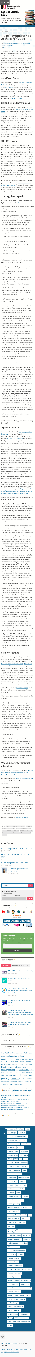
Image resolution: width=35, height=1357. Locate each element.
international (12, 43)
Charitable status (6, 1349)
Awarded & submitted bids (15, 1129)
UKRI (5, 1115)
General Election (20, 826)
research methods (13, 1284)
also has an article (22, 818)
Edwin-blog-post (16, 1062)
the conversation (24, 1314)
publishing (5, 1079)
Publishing (24, 1243)
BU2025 (10, 1136)
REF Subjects (12, 1254)
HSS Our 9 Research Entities (16, 1189)
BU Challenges (12, 1132)
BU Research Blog (10, 13)
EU (26, 1062)
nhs (30, 1069)
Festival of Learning (13, 1166)
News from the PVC (14, 1218)
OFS (18, 830)
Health (4, 1067)
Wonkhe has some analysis (24, 778)
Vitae (9, 1321)
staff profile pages (13, 1303)
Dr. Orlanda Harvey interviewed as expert (19, 1002)
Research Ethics (26, 1269)
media (17, 1069)
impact (18, 1067)
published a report (22, 688)
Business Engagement (21, 1136)
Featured (10, 1162)
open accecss (12, 1222)
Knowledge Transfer (14, 1211)
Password (17, 895)
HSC (15, 1067)
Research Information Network (17, 1090)
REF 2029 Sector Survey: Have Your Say (20, 971)
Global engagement (23, 1177)
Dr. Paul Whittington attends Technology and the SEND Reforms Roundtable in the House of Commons (20, 1012)
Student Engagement (14, 1310)
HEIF (24, 1185)
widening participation (18, 1084)
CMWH (30, 1053)
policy (28, 830)
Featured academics (21, 1162)
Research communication (15, 1265)
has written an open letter (14, 438)
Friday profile (24, 1166)
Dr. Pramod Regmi (5, 1061)
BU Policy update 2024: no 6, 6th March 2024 (16, 855)
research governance (14, 1277)
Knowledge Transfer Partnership (17, 1215)
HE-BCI (28, 826)
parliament (22, 830)
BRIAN (28, 1129)
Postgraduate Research (14, 1239)
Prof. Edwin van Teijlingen (19, 1072)
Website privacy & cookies (22, 1349)
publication (12, 1075)
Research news (6, 833)
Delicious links (24, 1151)
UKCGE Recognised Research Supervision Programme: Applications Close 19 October (20, 991)
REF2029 (20, 1254)
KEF (14, 828)
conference (12, 1059)
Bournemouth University (11, 8)
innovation (6, 43)
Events (3, 1064)
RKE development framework (16, 1081)
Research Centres (13, 1262)
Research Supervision (14, 1292)
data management (13, 1151)
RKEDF (25, 1081)
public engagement (25, 1075)
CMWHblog (4, 1056)
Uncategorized (24, 1318)
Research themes (13, 1295)
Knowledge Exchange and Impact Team (19, 1207)
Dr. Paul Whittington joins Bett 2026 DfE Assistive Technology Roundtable (20, 1023)
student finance (15, 833)
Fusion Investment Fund (14, 1174)
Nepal (27, 1070)
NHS (29, 43)
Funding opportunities (14, 1170)
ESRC (23, 1061)
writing (10, 1325)
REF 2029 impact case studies (16, 1250)
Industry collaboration (14, 1196)
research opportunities (14, 1288)
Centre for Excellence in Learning (17, 1140)
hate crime (11, 1185)
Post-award (26, 1235)
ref (31, 830)
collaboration (12, 1056)
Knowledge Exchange (22, 43)
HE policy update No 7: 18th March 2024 (16, 849)
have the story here (16, 98)
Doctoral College (29, 1059)
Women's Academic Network (21, 1321)
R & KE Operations (13, 1247)
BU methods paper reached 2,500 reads (19, 980)
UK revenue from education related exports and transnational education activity (17, 772)
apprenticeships (11, 826)
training (10, 1084)
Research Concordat (14, 1269)
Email (4, 943)
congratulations (20, 1059)
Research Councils (23, 1078)
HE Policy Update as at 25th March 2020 (18, 870)
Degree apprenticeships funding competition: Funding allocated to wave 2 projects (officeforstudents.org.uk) (17, 491)
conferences (11, 1147)
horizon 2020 (10, 1067)
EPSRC (10, 1159)
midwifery (22, 1070)
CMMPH (25, 1053)
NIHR (32, 1069)
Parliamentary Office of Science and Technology (18, 1231)
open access (4, 1072)
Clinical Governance (13, 1144)
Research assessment (7, 45)
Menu (6, 2)
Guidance (22, 1181)
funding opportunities (20, 1064)
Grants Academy (13, 1181)
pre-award (27, 1239)
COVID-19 (20, 1147)
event (29, 1062)
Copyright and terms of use (10, 1352)
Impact (18, 1192)
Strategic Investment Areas (15, 1306)
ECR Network (24, 1155)
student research (13, 1314)
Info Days (25, 1196)
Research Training (25, 1295)
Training (10, 1318)
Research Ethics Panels (14, 1273)
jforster (5, 47)
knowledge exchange (8, 1070)
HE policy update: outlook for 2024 (15, 863)
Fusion (30, 1064)
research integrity (26, 1280)
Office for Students (11, 830)
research (15, 1078)
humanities (11, 1192)
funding (8, 1064)
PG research (11, 1235)
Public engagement (13, 1243)
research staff (27, 1288)
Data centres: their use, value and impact (12, 1105)
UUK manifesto (9, 87)
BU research (7, 1052)
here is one (21, 203)
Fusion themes (12, 1177)
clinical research (18, 1053)
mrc (30, 1215)
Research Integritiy (13, 1280)
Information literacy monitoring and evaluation (14, 1103)
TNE (22, 833)
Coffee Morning (25, 1144)
